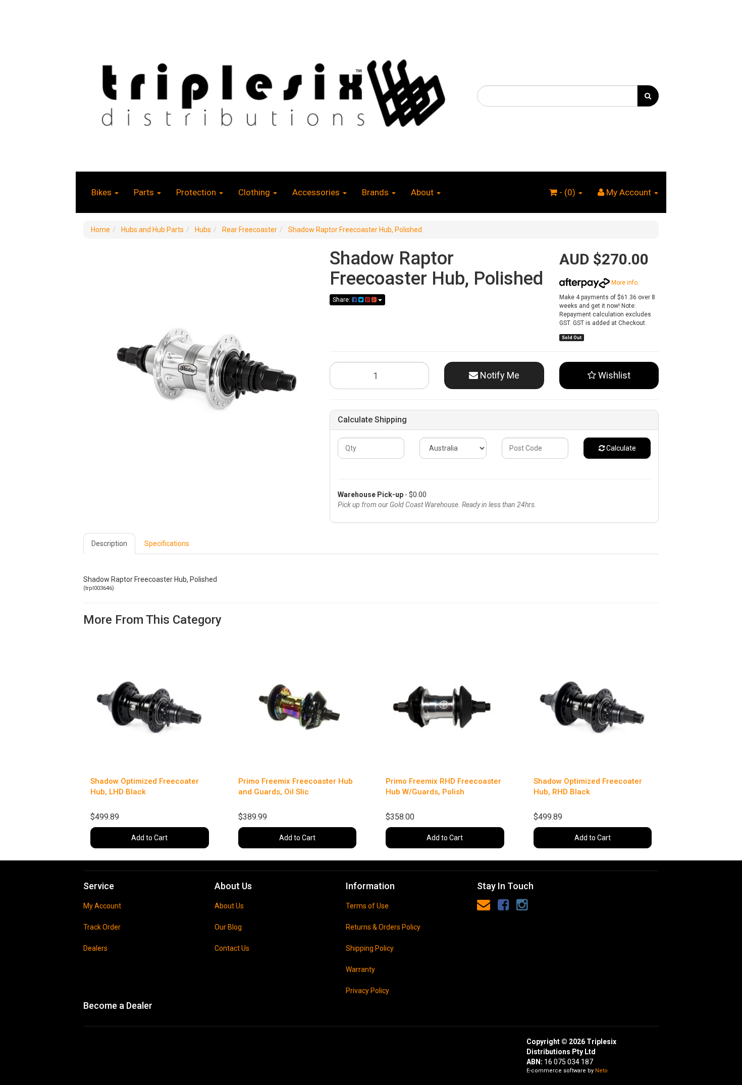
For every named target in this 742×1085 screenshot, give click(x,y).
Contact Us (232, 948)
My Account (102, 906)
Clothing (255, 192)
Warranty (360, 969)
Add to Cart (149, 838)
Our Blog (228, 927)
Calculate (620, 448)
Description (109, 543)
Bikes (102, 192)
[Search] (648, 95)
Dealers (95, 948)
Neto (601, 1070)
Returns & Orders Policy (383, 927)
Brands (376, 192)
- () (567, 192)
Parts (145, 192)
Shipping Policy (370, 948)
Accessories (317, 192)
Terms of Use (367, 906)
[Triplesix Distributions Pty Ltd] (272, 90)
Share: (342, 299)
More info (624, 282)
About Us (229, 906)
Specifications (166, 543)
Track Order (102, 927)
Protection (197, 192)
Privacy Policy (367, 991)
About (423, 192)
